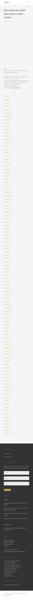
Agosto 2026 (7, 100)
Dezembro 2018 (8, 288)
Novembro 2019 (8, 258)
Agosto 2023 (7, 169)
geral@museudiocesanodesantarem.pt (16, 551)
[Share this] (9, 22)
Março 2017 (6, 338)
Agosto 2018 (7, 298)
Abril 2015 (6, 410)
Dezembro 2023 (8, 159)
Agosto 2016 (7, 361)
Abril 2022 (6, 212)
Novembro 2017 (8, 314)
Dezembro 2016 (8, 347)
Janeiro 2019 (7, 285)
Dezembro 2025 (8, 109)
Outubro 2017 (7, 318)
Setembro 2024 (7, 139)
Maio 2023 (6, 179)
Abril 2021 (6, 232)
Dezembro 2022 (8, 192)
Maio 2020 (6, 248)
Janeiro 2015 (7, 420)
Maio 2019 (6, 275)
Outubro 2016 (7, 354)
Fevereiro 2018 (7, 304)
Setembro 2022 (7, 202)
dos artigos (7, 456)
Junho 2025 (6, 126)
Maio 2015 (6, 407)
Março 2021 (6, 235)
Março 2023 (6, 185)
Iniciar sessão (7, 453)
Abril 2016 (6, 371)
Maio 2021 (6, 228)
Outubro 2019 (7, 262)
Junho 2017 (6, 328)
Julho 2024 (6, 146)
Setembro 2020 (7, 242)
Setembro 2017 (7, 321)
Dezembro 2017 (8, 311)
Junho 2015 (6, 404)
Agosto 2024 (7, 143)
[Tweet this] (13, 22)
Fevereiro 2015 (7, 417)
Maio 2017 (6, 331)
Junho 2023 (6, 176)
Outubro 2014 (7, 430)
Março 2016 (6, 374)
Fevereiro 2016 (7, 377)
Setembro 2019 (7, 265)
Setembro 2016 (7, 357)
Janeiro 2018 (7, 308)
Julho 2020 (6, 245)
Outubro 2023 (7, 162)
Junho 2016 (6, 364)
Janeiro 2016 (7, 381)
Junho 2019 (6, 271)
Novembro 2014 (8, 427)
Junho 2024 (6, 149)
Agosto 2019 (7, 268)
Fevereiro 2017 (7, 341)
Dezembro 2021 (8, 215)
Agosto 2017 (7, 324)
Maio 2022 (6, 209)
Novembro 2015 (8, 387)
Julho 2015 (6, 400)
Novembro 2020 (8, 238)
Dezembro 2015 (8, 384)
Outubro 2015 (7, 390)
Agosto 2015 (7, 397)
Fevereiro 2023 (7, 189)
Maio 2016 (6, 367)
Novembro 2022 (8, 195)
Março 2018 (6, 301)
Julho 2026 (6, 103)
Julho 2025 (6, 123)
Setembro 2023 (7, 166)
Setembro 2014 (7, 433)
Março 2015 (6, 414)
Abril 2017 (6, 334)
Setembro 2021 (7, 222)
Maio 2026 (6, 106)
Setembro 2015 (7, 394)
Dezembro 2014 (8, 424)
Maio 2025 (6, 129)
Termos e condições (9, 585)
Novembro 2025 (8, 113)
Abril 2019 (6, 278)
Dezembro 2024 (8, 133)
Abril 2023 (6, 182)
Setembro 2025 (7, 116)
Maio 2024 (6, 152)
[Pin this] (17, 22)
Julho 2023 (6, 172)
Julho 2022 (6, 205)
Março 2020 (6, 252)
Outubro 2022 (7, 199)
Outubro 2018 (7, 291)
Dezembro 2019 (8, 255)
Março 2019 (6, 281)
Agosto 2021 (7, 225)
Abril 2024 (6, 156)
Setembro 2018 (7, 295)
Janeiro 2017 (7, 344)
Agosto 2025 (7, 119)
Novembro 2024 (8, 136)
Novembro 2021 (8, 219)
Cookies (17, 585)
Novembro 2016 (8, 351)
